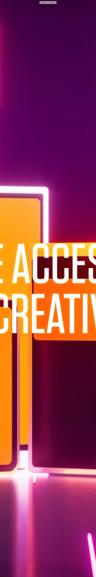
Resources (52, 2)
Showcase (44, 2)
